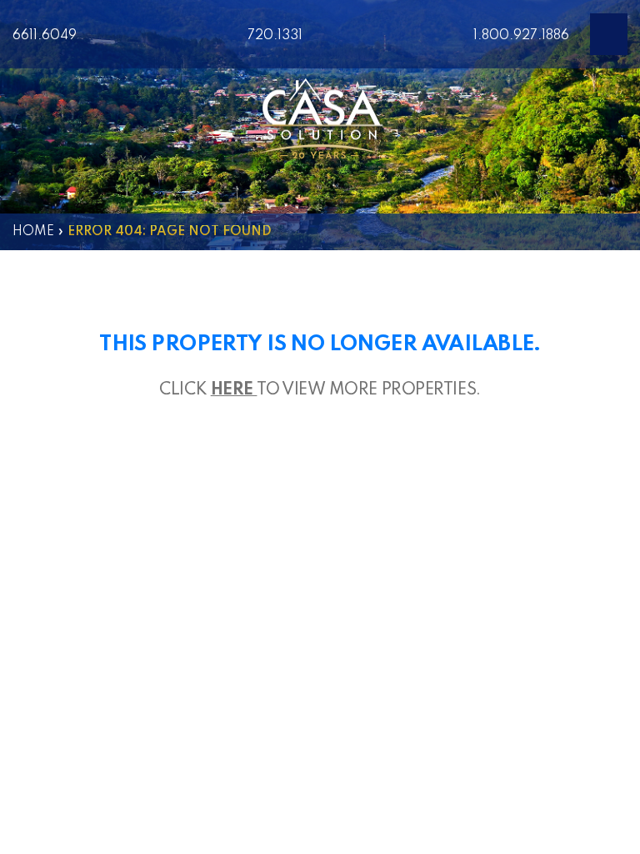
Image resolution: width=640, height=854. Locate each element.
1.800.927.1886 (521, 36)
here (234, 390)
